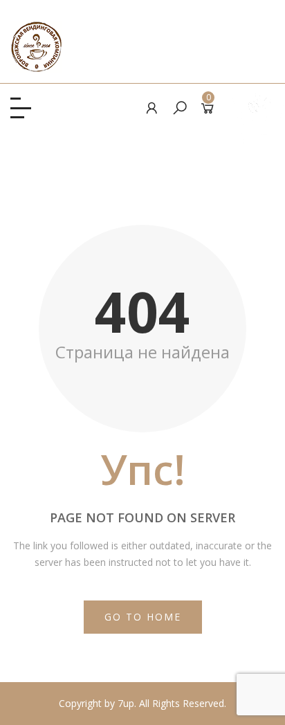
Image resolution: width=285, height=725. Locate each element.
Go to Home (142, 616)
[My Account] (152, 107)
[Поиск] (180, 107)
